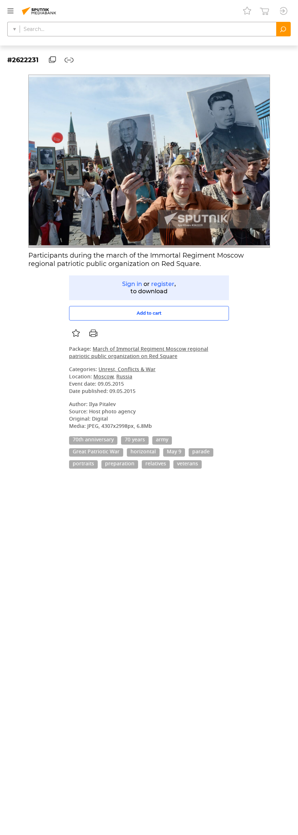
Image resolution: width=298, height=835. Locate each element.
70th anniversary (93, 440)
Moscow (103, 377)
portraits (83, 464)
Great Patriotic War (96, 452)
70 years (135, 440)
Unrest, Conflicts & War (127, 370)
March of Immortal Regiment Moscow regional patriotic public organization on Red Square (138, 353)
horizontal (143, 452)
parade (201, 452)
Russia (124, 377)
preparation (119, 464)
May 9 (174, 452)
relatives (155, 464)
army (162, 440)
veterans (187, 464)
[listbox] (76, 333)
